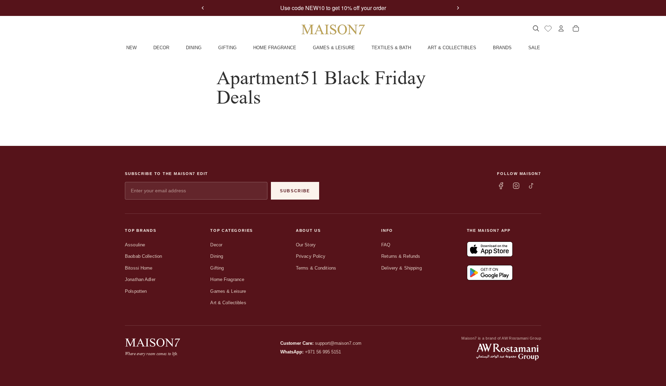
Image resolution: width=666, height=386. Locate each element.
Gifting (217, 268)
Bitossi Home (139, 268)
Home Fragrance (227, 279)
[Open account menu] (561, 28)
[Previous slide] (203, 8)
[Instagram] (516, 186)
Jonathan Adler (140, 279)
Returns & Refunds (400, 256)
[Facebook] (501, 186)
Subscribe (295, 190)
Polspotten (136, 291)
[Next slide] (458, 8)
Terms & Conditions (316, 268)
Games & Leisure (228, 291)
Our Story (306, 244)
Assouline (135, 244)
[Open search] (536, 28)
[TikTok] (531, 186)
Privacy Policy (311, 256)
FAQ (385, 244)
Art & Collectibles (228, 302)
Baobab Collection (143, 256)
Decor (216, 244)
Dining (216, 256)
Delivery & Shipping (401, 268)
